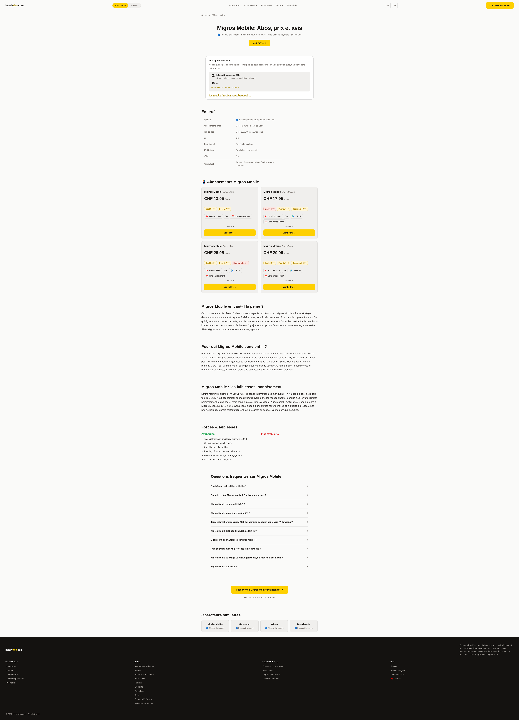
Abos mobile (120, 5)
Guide (278, 5)
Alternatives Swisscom (144, 666)
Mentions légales (398, 670)
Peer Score (267, 670)
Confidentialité (397, 674)
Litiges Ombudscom (271, 674)
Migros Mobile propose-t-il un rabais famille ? (259, 531)
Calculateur (11, 666)
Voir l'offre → (259, 43)
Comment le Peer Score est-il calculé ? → (230, 95)
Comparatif (249, 5)
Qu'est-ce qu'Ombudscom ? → (225, 87)
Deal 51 (269, 209)
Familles (138, 683)
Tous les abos (12, 674)
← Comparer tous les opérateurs (259, 597)
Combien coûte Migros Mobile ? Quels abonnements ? (259, 495)
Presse (394, 666)
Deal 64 (210, 263)
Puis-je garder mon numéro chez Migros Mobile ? (259, 548)
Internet (134, 5)
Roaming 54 (299, 263)
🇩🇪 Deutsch (396, 678)
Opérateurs (235, 5)
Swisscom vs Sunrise (144, 703)
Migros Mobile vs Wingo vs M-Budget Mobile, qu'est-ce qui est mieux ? (259, 557)
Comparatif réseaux (143, 699)
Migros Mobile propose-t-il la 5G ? (259, 504)
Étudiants (139, 687)
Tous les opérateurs (15, 678)
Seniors (138, 695)
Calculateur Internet (271, 678)
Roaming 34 (239, 263)
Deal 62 (269, 263)
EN (395, 5)
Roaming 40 (299, 209)
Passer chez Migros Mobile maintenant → (259, 589)
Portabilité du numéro (144, 674)
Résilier (138, 670)
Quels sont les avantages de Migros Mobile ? (259, 539)
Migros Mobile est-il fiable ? (259, 566)
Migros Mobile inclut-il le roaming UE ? (259, 513)
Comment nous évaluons (273, 666)
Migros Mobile (213, 191)
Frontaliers (139, 691)
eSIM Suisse (140, 678)
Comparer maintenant (500, 5)
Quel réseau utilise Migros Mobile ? (259, 486)
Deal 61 (210, 209)
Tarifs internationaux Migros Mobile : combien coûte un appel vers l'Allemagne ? (259, 522)
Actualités (292, 5)
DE (388, 5)
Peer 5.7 (224, 209)
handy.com (14, 5)
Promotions (266, 5)
